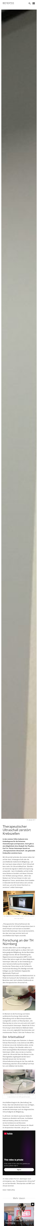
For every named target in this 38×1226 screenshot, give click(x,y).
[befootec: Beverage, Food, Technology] (8, 3)
